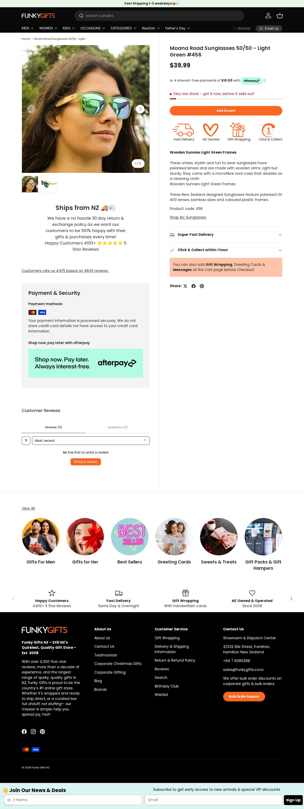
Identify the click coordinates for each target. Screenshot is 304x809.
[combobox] (159, 16)
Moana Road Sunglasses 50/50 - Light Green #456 (60, 39)
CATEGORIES (121, 28)
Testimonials (105, 655)
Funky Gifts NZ (40, 767)
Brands (100, 689)
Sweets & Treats (219, 562)
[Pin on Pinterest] (202, 286)
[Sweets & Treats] (218, 536)
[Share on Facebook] (193, 286)
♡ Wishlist (242, 28)
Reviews (162, 669)
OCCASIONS (90, 28)
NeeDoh (148, 28)
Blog (98, 680)
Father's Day (175, 28)
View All (28, 508)
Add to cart (226, 111)
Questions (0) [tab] (118, 427)
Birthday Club (167, 686)
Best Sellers (129, 562)
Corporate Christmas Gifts (117, 663)
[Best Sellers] (129, 536)
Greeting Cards (174, 562)
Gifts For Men (40, 562)
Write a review (85, 461)
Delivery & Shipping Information (172, 649)
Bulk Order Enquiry (244, 696)
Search (161, 677)
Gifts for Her (85, 562)
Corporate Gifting (110, 672)
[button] (279, 15)
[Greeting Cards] (174, 536)
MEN (25, 28)
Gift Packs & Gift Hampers (263, 565)
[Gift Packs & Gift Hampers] (263, 536)
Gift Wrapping (167, 638)
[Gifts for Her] (85, 536)
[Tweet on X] (185, 286)
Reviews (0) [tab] (53, 427)
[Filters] (26, 440)
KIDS (66, 28)
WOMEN (46, 28)
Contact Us (104, 646)
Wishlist (161, 694)
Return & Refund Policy (175, 660)
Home (26, 39)
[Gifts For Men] (40, 536)
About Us (102, 638)
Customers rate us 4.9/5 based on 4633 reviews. (65, 270)
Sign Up (293, 799)
